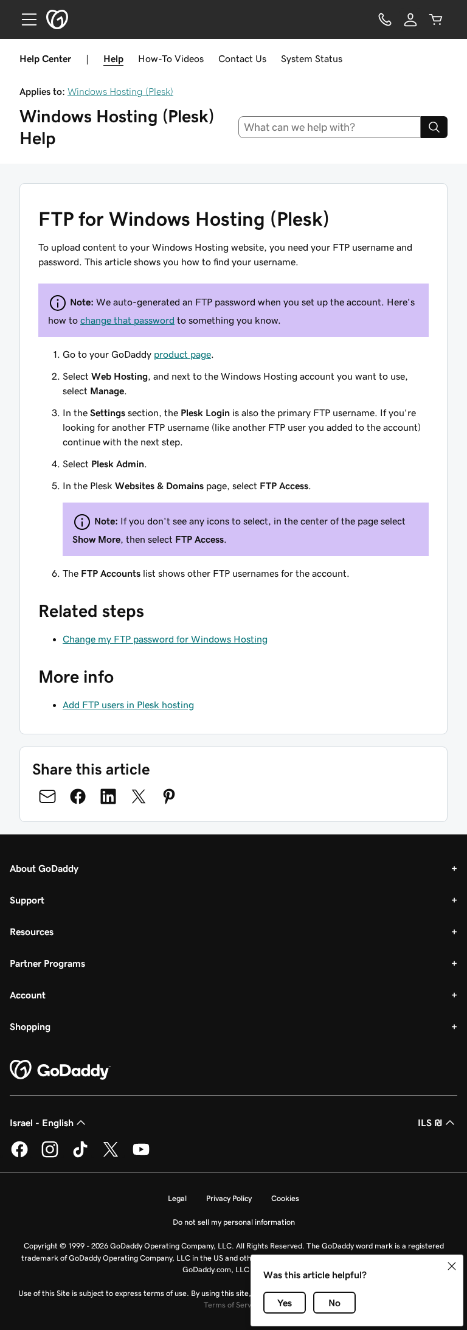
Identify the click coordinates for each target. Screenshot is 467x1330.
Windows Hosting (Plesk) (120, 91)
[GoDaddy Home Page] (60, 1070)
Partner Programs (47, 963)
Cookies (285, 1198)
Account (28, 995)
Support (27, 900)
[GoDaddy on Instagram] (50, 1155)
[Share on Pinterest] (169, 796)
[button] (452, 1266)
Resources (32, 931)
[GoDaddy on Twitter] (110, 1155)
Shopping (30, 1026)
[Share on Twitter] (138, 796)
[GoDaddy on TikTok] (80, 1155)
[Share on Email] (47, 796)
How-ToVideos (171, 58)
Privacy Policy (229, 1198)
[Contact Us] (384, 19)
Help (113, 58)
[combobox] (330, 127)
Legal (177, 1198)
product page (182, 354)
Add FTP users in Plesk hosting (128, 704)
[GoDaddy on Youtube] (141, 1155)
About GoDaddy (44, 868)
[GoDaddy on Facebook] (19, 1155)
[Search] (434, 127)
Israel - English (42, 1122)
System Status (311, 58)
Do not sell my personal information (234, 1222)
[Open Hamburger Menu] (24, 19)
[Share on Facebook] (78, 796)
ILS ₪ (430, 1122)
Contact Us (242, 58)
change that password (127, 320)
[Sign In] (410, 19)
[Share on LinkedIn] (108, 796)
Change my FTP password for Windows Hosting (165, 639)
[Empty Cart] (436, 19)
